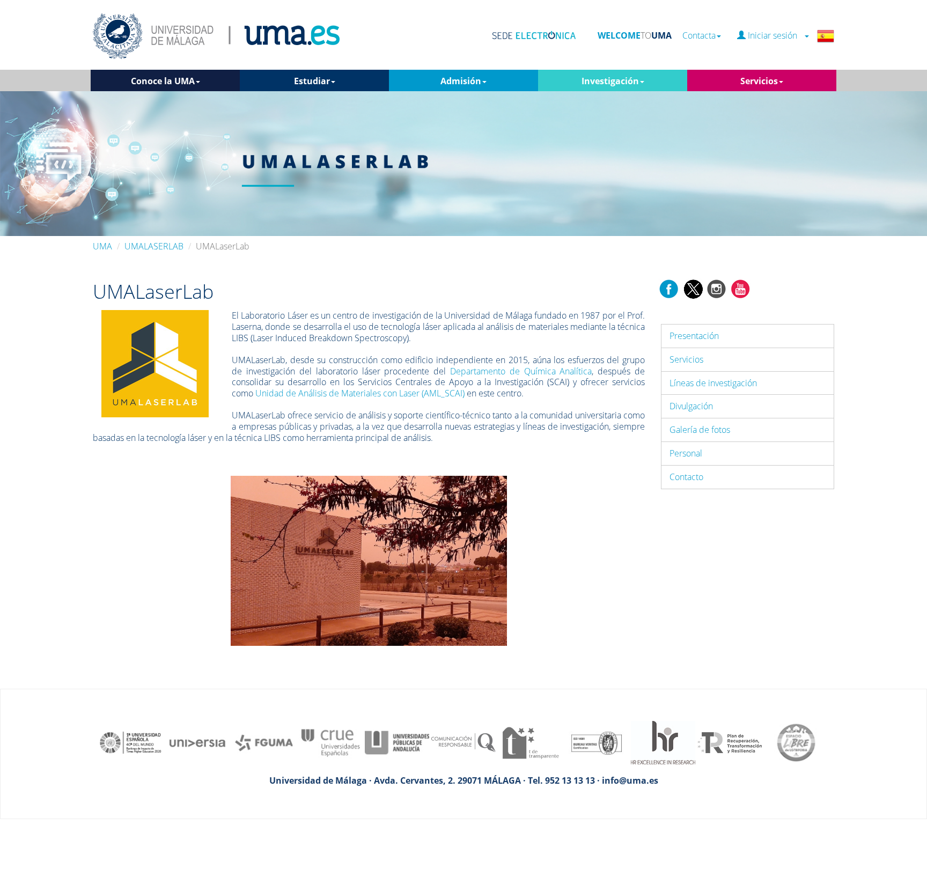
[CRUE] (330, 742)
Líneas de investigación (713, 383)
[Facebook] (669, 288)
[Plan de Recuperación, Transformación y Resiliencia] (729, 742)
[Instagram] (716, 288)
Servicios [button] (759, 81)
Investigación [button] (610, 81)
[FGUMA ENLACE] (264, 742)
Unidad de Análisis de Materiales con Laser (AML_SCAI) (360, 393)
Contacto (686, 477)
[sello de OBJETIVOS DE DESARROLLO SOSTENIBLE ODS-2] (131, 742)
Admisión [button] (460, 81)
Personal (686, 453)
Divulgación (691, 406)
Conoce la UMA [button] (163, 81)
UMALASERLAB (153, 246)
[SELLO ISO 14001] (596, 742)
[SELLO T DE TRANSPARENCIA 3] (530, 742)
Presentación (694, 336)
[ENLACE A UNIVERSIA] (197, 742)
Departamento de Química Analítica (521, 371)
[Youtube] (740, 288)
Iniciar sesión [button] (775, 35)
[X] (693, 288)
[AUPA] (397, 742)
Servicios (686, 359)
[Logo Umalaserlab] (155, 363)
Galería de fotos (700, 430)
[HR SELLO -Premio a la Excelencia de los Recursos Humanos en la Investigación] (663, 742)
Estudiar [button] (312, 81)
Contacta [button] (699, 35)
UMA (102, 246)
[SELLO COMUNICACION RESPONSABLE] (463, 742)
